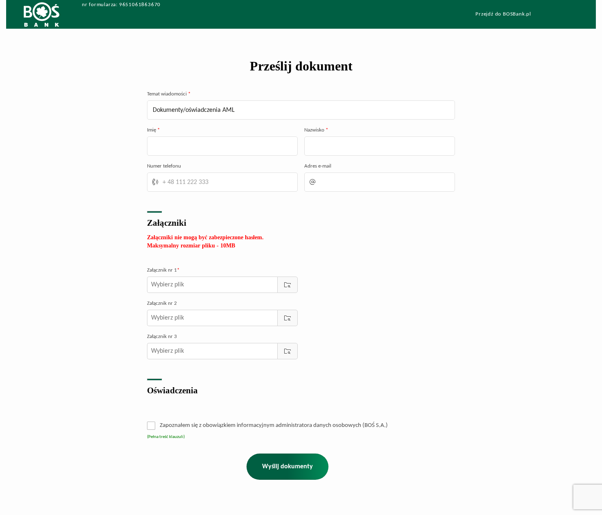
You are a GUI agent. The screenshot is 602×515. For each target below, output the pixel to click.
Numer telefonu (164, 166)
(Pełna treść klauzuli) (166, 437)
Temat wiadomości (168, 94)
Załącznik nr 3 (162, 336)
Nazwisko (316, 130)
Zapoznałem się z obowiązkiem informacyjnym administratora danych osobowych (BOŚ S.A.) (274, 425)
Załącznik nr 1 (163, 270)
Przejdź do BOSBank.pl (503, 14)
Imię (153, 130)
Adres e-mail (317, 166)
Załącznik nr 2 (162, 303)
